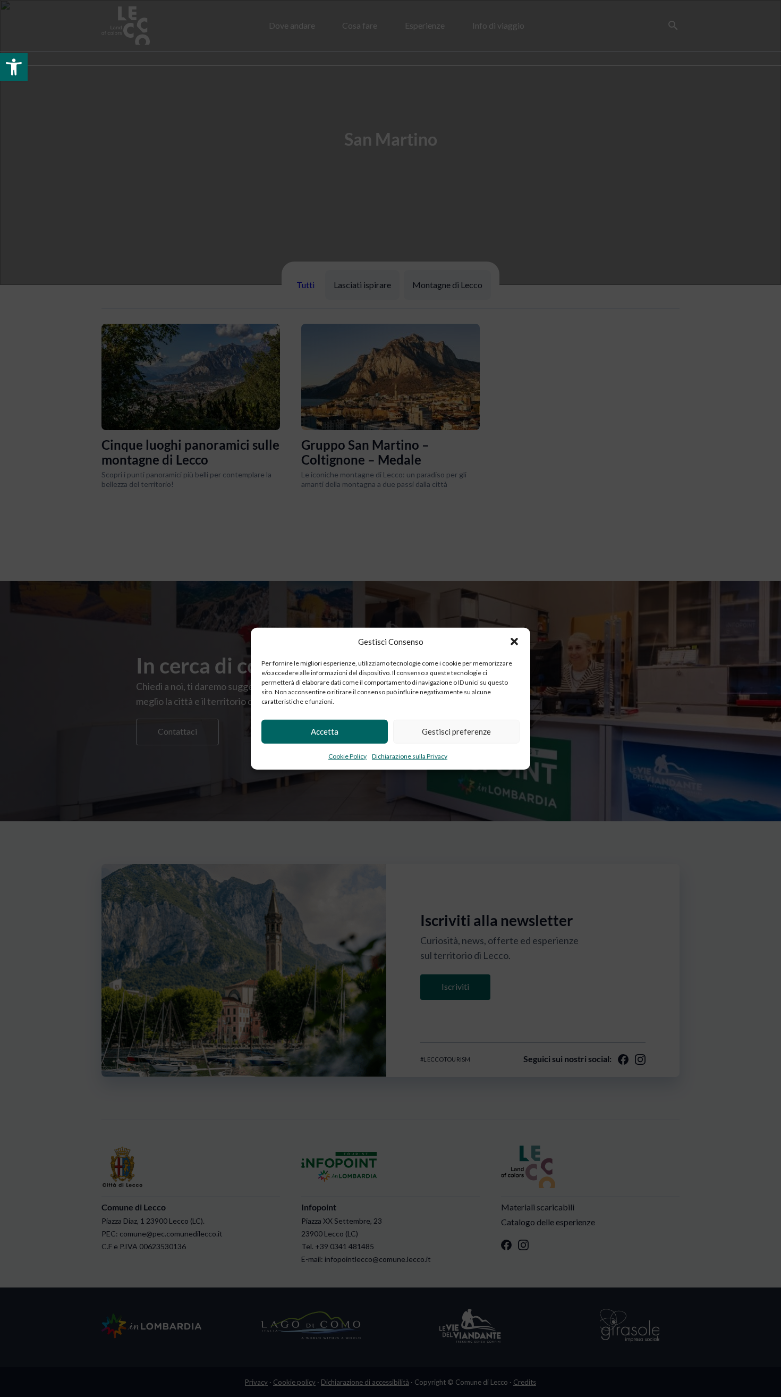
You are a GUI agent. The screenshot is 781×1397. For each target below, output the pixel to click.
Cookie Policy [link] (347, 756)
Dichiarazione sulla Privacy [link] (409, 756)
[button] (514, 641)
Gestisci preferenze (456, 731)
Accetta (324, 731)
